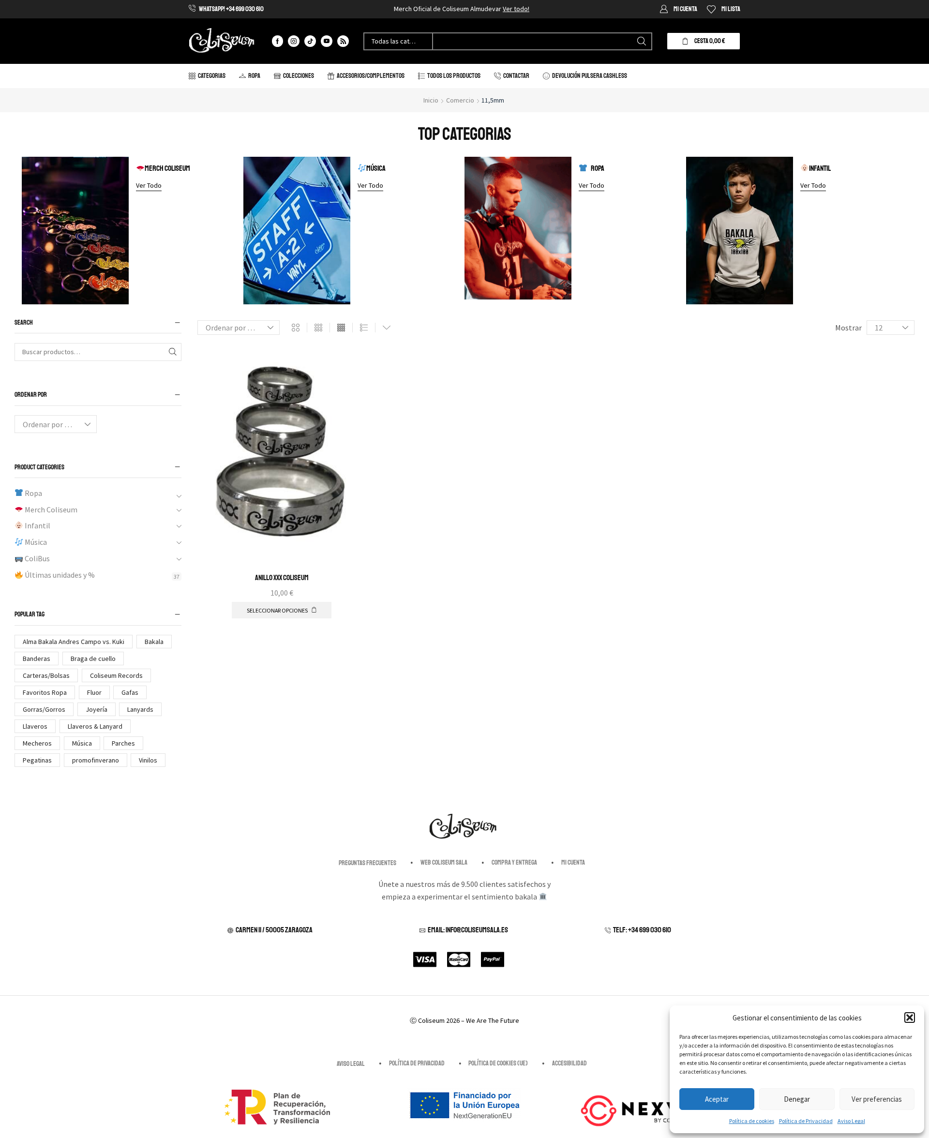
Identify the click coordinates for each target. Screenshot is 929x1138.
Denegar (797, 1099)
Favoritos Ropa (45, 692)
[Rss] (343, 41)
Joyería (96, 709)
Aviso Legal (851, 1120)
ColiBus (36, 558)
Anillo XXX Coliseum (282, 578)
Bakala (154, 641)
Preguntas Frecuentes (367, 863)
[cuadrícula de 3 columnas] (318, 328)
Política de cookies (751, 1120)
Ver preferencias (877, 1099)
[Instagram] (294, 41)
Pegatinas (37, 760)
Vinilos (148, 760)
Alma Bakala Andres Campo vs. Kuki (73, 641)
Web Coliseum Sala (443, 862)
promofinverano (95, 760)
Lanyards (140, 709)
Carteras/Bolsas (46, 675)
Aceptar (717, 1099)
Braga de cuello (93, 658)
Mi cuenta (573, 862)
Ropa (597, 168)
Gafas (129, 692)
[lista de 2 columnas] (364, 328)
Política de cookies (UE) (498, 1063)
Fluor (94, 692)
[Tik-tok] (310, 41)
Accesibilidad (569, 1063)
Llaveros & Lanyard (95, 726)
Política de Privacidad (806, 1120)
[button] (909, 1017)
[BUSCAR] (172, 351)
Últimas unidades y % (59, 574)
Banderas (36, 658)
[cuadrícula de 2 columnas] (295, 328)
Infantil (820, 168)
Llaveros (35, 726)
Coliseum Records (116, 675)
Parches (123, 743)
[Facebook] (277, 41)
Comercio (460, 100)
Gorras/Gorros (44, 709)
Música (376, 168)
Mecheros (37, 743)
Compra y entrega (514, 862)
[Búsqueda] (641, 41)
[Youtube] (326, 41)
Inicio (430, 100)
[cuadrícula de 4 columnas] (341, 328)
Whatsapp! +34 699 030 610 (231, 9)
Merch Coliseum (167, 168)
